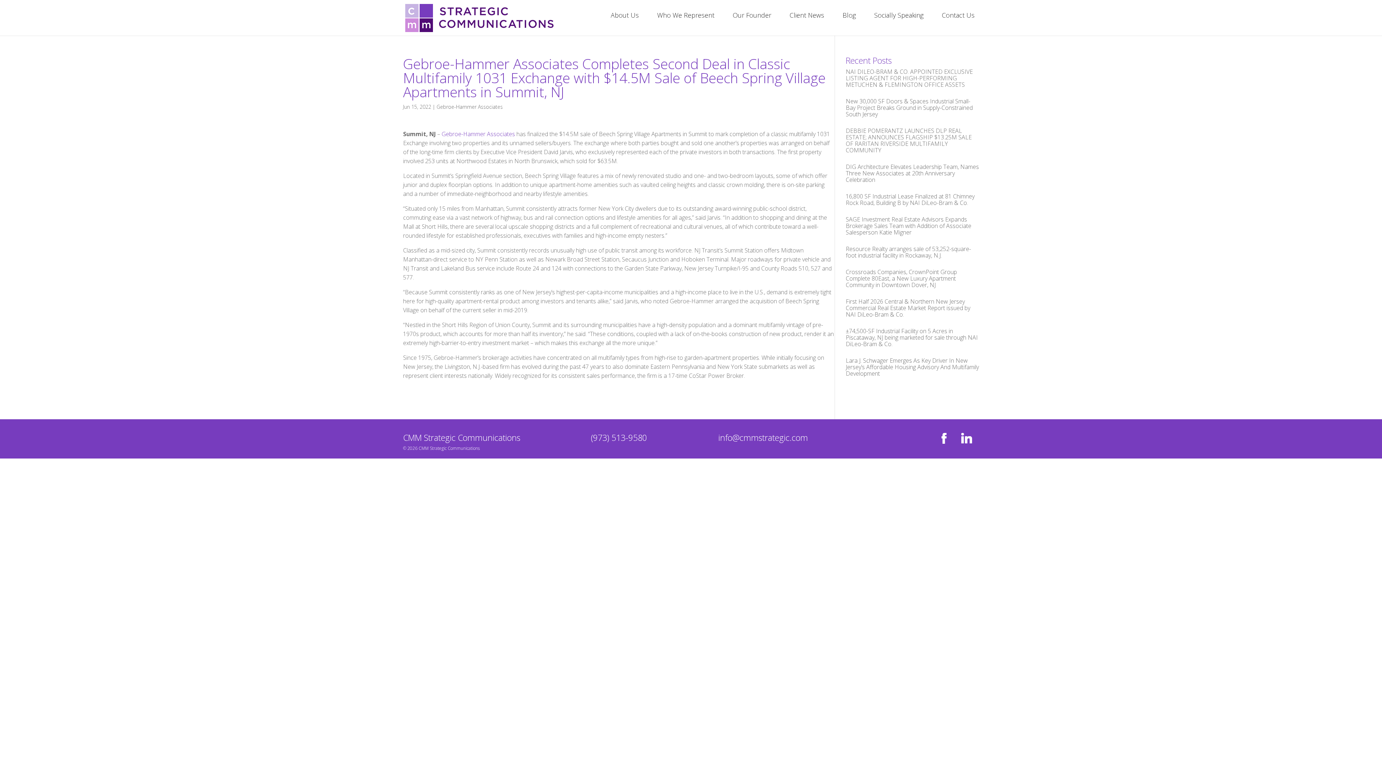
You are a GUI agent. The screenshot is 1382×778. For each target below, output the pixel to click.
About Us (625, 16)
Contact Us (958, 16)
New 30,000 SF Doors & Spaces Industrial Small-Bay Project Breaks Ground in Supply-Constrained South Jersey (909, 107)
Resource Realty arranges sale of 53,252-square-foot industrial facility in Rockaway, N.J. (908, 252)
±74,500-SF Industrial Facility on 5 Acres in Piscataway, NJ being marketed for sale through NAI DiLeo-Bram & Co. (912, 337)
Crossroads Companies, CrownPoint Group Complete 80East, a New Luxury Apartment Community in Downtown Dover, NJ (901, 278)
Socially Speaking (898, 16)
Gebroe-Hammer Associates (470, 106)
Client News (807, 16)
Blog (849, 16)
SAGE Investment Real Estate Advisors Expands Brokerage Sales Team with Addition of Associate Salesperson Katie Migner (908, 225)
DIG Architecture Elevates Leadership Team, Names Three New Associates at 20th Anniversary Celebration (912, 173)
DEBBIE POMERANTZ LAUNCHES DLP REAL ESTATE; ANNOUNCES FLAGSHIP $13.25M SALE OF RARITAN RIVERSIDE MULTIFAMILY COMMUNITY (909, 140)
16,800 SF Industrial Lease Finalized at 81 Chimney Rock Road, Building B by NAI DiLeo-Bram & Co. (910, 199)
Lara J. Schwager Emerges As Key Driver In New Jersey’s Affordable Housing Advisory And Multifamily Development (912, 367)
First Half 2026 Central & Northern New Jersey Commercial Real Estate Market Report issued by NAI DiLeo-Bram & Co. (908, 308)
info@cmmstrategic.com (763, 437)
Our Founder (752, 16)
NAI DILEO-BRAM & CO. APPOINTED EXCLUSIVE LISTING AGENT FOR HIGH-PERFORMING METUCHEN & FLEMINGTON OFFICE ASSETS (909, 78)
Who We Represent (685, 16)
